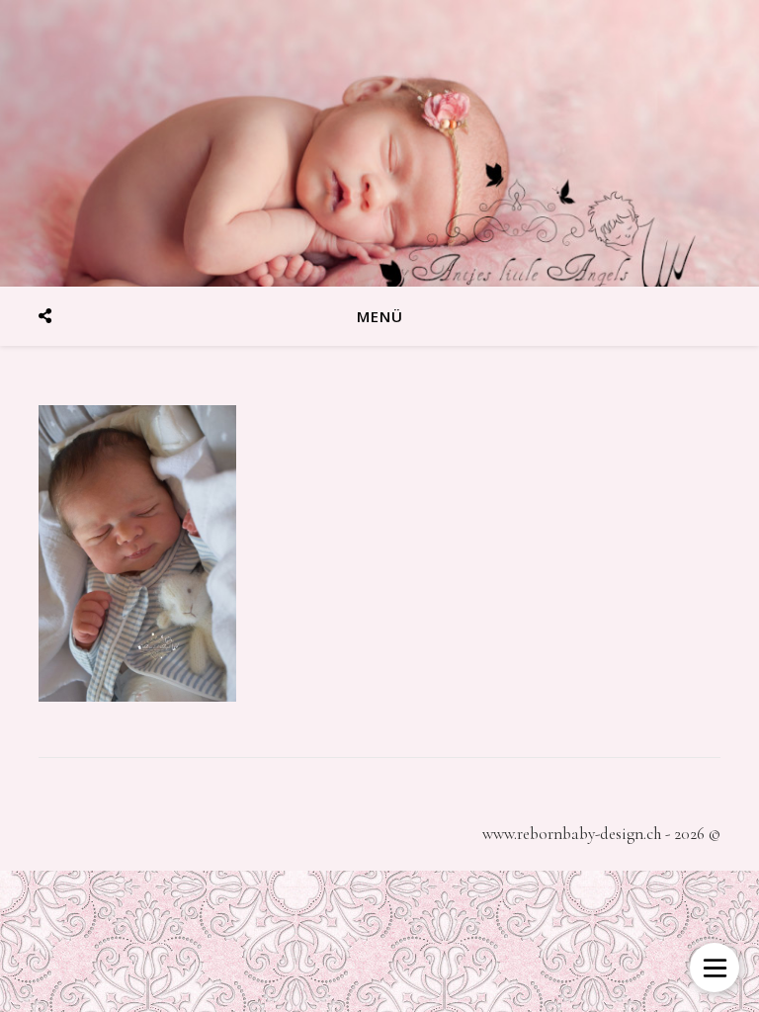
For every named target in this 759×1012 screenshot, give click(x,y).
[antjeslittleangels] (379, 143)
